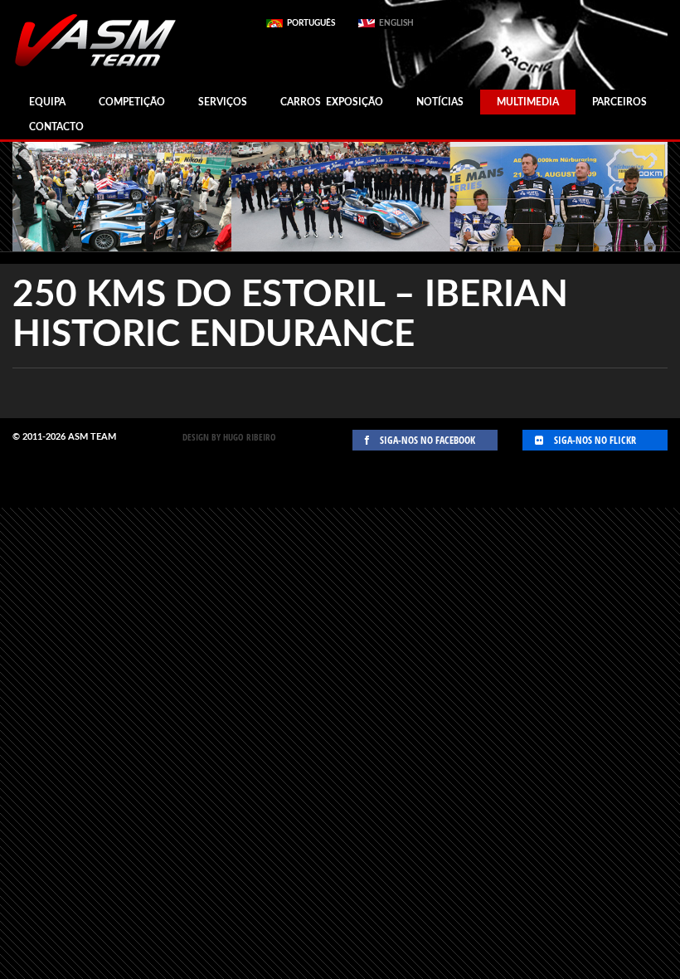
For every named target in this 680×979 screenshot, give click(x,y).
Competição (132, 102)
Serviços (222, 102)
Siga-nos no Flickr (593, 440)
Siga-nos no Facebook (426, 440)
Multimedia (528, 102)
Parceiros (619, 102)
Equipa (47, 102)
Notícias (440, 102)
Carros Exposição (331, 102)
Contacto (56, 127)
